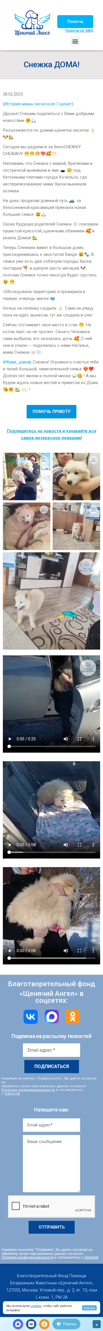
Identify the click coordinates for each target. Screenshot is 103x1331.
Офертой (12, 1093)
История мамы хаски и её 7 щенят (38, 103)
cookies (35, 1305)
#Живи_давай (17, 362)
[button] (75, 21)
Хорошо (89, 1308)
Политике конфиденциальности (28, 1089)
